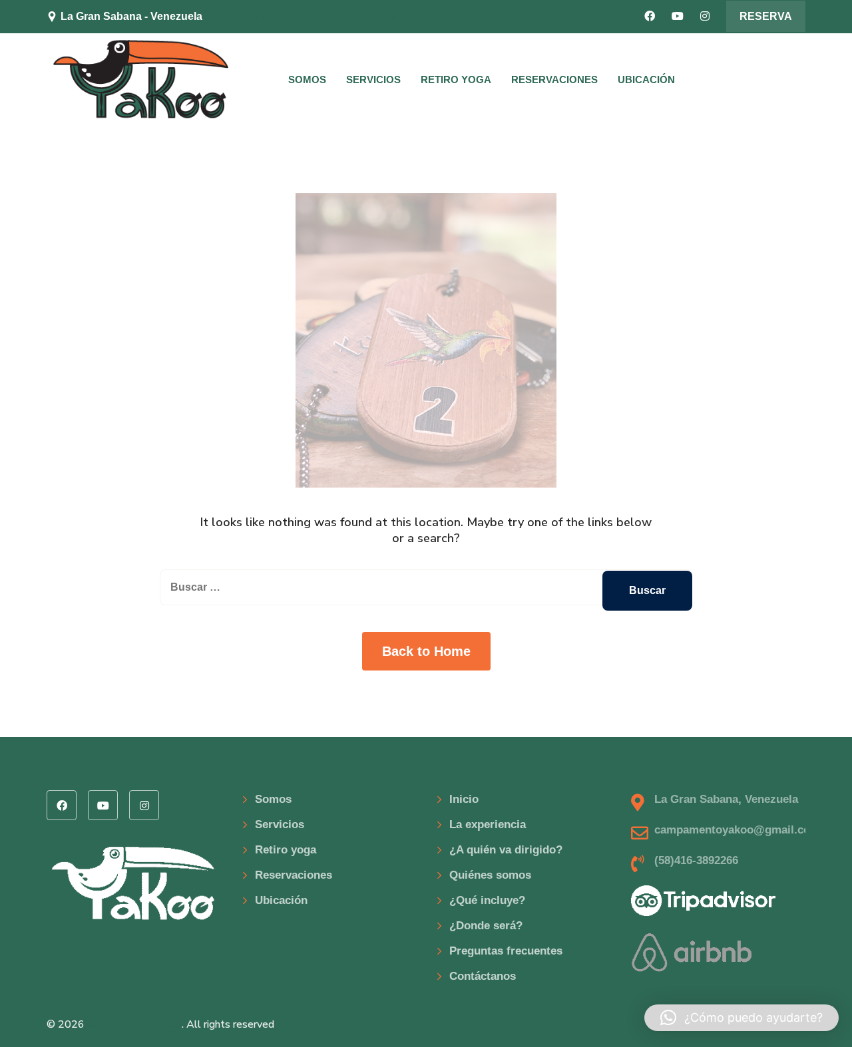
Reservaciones (554, 79)
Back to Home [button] (426, 651)
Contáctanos (482, 976)
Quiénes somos (490, 875)
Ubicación (646, 79)
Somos (307, 79)
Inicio (464, 799)
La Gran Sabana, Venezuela (726, 799)
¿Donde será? (486, 925)
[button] (741, 1017)
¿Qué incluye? (487, 900)
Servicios (373, 79)
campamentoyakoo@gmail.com (321, 16)
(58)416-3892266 (696, 860)
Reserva (766, 16)
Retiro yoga (456, 79)
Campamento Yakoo (134, 1024)
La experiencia (487, 824)
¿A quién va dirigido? (505, 849)
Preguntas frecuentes (505, 951)
